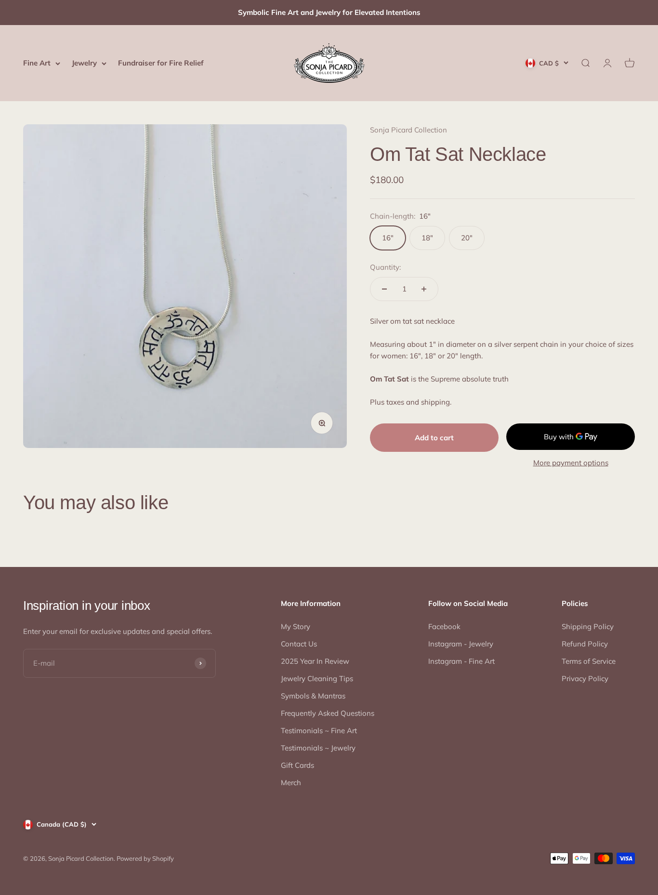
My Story (295, 626)
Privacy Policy (585, 678)
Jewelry (84, 62)
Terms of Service (589, 661)
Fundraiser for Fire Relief (161, 62)
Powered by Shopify (145, 858)
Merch (291, 782)
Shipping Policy (588, 626)
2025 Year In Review (315, 661)
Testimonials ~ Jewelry (318, 747)
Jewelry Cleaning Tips (317, 678)
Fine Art (37, 62)
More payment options (570, 462)
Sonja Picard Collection (408, 129)
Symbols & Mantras (313, 695)
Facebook (444, 626)
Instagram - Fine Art (461, 661)
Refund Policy (585, 643)
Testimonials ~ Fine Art (319, 730)
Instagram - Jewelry (460, 643)
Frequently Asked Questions (327, 713)
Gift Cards (297, 765)
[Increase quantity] (424, 289)
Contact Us (299, 643)
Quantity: (385, 267)
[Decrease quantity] (384, 289)
